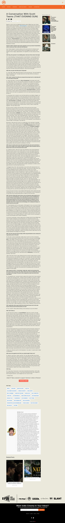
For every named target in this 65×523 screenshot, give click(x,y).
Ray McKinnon (25, 398)
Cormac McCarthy (22, 391)
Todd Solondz (26, 403)
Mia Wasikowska (35, 395)
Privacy (38, 513)
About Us (27, 513)
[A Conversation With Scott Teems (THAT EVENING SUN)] (11, 432)
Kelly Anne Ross (35, 393)
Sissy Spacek (9, 400)
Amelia (8, 388)
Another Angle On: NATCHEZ (32, 477)
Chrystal (27, 388)
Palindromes (17, 398)
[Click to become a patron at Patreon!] (23, 380)
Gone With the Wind (19, 393)
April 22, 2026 (14, 485)
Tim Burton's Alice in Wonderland (14, 403)
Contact (31, 513)
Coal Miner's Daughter (11, 391)
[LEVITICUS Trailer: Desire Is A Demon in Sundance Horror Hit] (14, 473)
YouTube (15, 405)
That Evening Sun (17, 400)
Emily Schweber (10, 393)
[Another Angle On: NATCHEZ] (32, 470)
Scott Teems (31, 398)
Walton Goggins (34, 403)
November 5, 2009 (16, 21)
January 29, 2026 (32, 479)
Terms (35, 513)
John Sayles (27, 393)
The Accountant (26, 400)
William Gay (9, 405)
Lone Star (9, 395)
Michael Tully (9, 21)
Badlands (13, 388)
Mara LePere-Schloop (25, 395)
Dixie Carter (29, 391)
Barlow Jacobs (20, 388)
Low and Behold (16, 395)
